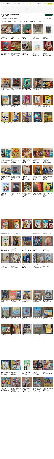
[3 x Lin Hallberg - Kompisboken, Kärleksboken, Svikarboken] (48, 153)
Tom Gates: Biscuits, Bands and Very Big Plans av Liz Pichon (5, 372)
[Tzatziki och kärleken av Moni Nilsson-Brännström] (27, 29)
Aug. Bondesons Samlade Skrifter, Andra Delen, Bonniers (37, 36)
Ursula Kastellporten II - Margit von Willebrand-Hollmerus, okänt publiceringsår (37, 265)
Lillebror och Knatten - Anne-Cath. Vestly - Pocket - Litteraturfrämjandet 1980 (16, 123)
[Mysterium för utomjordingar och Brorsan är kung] (6, 153)
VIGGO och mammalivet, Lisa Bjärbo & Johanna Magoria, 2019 (37, 230)
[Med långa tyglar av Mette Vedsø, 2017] (16, 29)
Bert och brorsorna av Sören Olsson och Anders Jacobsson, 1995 (5, 89)
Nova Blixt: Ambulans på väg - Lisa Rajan (5, 194)
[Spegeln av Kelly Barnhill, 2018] (16, 187)
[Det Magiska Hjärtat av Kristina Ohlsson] (16, 100)
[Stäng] (53, 1)
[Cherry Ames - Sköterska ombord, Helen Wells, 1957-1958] (6, 29)
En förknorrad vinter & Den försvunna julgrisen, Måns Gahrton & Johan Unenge (48, 230)
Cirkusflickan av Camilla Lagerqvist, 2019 (47, 53)
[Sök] (25, 4)
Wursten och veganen (36, 122)
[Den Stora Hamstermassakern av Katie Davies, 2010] (16, 153)
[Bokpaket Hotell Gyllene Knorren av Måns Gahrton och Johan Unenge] (38, 382)
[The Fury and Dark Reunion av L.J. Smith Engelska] (48, 241)
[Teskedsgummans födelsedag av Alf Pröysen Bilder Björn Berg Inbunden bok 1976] (48, 100)
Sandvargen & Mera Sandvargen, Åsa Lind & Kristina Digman (47, 318)
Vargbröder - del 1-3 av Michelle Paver (26, 265)
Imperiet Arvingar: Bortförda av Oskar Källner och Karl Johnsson (16, 89)
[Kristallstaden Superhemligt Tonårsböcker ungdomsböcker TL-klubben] (16, 295)
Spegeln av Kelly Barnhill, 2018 (15, 194)
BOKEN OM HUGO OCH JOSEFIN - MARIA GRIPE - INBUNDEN (26, 372)
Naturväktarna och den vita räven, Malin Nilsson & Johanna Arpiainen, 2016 (16, 230)
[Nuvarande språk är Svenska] (31, 4)
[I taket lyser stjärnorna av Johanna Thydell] (38, 83)
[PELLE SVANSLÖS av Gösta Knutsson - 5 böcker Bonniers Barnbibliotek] (27, 153)
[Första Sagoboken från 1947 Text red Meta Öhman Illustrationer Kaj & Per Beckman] (38, 100)
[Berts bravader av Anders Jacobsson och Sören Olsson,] (38, 329)
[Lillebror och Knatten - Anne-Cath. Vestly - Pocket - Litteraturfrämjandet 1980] (16, 117)
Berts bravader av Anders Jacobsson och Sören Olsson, (37, 335)
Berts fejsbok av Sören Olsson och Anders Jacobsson (37, 301)
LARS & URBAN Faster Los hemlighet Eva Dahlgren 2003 (5, 53)
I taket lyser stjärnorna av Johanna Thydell (37, 89)
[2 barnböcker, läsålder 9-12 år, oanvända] (48, 170)
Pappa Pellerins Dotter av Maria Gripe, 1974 (15, 247)
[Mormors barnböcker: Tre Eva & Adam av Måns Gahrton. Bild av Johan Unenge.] (27, 117)
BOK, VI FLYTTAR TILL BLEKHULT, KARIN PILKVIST (16, 53)
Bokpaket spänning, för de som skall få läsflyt (48, 89)
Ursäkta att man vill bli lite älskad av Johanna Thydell (26, 89)
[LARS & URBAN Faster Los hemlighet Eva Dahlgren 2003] (6, 46)
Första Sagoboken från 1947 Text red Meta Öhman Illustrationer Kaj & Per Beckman (38, 106)
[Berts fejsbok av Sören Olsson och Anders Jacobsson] (38, 295)
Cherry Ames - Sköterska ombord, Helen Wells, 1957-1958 (5, 36)
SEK (33, 3)
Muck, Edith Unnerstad (47, 264)
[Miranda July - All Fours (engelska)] (16, 329)
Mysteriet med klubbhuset (48, 388)
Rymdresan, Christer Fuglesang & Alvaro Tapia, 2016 (5, 230)
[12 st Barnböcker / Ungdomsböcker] (38, 241)
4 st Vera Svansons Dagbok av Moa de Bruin (16, 372)
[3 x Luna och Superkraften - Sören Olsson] (38, 153)
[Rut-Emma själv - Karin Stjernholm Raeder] (27, 100)
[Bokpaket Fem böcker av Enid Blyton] (27, 382)
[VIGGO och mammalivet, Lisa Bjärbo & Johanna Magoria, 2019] (38, 224)
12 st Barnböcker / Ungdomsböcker (36, 247)
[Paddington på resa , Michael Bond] (6, 100)
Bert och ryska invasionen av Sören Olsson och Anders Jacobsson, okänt (26, 301)
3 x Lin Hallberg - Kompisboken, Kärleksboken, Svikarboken (48, 160)
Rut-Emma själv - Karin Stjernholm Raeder (26, 106)
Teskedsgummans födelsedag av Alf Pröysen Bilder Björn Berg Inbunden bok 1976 (48, 106)
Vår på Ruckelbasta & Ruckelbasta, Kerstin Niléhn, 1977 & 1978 (5, 335)
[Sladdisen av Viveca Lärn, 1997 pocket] (38, 170)
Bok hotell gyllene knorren (26, 52)
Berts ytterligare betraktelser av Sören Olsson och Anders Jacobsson (47, 301)
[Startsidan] (8, 4)
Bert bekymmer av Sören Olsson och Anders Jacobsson (26, 318)
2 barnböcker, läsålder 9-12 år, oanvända (48, 177)
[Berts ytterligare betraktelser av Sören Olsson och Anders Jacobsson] (48, 295)
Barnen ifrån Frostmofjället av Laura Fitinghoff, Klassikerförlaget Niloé (5, 177)
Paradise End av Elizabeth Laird (5, 265)
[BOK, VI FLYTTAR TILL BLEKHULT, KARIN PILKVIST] (16, 46)
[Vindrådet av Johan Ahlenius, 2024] (6, 295)
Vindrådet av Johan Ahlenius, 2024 (4, 301)
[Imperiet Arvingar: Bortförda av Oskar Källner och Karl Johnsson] (16, 83)
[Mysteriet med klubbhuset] (48, 382)
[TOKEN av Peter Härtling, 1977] (48, 187)
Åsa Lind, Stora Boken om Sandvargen (37, 53)
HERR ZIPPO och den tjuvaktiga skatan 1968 (47, 123)
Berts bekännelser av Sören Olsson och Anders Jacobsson (16, 318)
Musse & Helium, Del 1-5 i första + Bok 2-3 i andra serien (47, 36)
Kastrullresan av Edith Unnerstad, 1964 (47, 335)
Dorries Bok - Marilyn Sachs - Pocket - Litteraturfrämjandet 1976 (5, 123)
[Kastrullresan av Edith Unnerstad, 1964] (48, 329)
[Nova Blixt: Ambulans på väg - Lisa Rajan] (6, 187)
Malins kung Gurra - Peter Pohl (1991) (26, 177)
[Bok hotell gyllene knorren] (27, 46)
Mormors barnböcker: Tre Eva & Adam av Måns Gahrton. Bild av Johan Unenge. (26, 123)
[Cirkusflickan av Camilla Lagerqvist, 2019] (48, 46)
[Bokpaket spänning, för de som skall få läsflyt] (48, 83)
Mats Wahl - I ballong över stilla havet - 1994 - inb (16, 177)
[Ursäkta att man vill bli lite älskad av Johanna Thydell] (27, 83)
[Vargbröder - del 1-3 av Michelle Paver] (27, 258)
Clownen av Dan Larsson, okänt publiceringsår (26, 194)
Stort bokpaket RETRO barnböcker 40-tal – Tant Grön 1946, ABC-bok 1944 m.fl (16, 265)
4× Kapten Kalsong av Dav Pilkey (26, 335)
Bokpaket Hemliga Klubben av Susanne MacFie (16, 389)
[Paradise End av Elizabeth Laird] (6, 258)
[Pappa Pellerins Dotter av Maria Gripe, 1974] (16, 241)
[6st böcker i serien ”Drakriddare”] (38, 365)
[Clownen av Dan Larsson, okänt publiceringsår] (27, 187)
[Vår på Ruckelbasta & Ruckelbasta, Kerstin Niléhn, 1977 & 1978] (6, 329)
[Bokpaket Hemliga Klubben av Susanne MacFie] (16, 382)
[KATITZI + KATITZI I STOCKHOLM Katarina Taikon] (27, 224)
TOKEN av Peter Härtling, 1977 (47, 194)
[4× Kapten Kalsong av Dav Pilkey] (27, 329)
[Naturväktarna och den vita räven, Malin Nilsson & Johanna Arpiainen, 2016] (16, 224)
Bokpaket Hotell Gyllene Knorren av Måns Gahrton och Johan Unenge (37, 389)
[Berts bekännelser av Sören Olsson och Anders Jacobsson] (16, 312)
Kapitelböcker (4, 18)
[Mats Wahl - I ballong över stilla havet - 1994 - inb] (16, 170)
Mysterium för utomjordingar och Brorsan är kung (5, 160)
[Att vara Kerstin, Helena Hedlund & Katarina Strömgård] (6, 241)
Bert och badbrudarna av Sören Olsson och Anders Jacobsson (37, 318)
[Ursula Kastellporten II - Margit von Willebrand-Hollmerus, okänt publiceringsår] (38, 258)
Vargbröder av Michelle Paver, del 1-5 (26, 247)
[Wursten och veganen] (38, 117)
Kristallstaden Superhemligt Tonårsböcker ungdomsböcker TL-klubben (16, 301)
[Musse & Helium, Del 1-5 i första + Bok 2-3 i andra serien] (48, 29)
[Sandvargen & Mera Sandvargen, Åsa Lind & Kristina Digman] (48, 312)
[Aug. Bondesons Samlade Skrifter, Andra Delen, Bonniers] (38, 29)
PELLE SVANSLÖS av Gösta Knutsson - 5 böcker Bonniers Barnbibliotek (27, 160)
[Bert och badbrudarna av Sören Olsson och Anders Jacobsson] (38, 312)
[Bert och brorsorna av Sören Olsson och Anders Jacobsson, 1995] (6, 83)
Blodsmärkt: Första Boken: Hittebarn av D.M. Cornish (37, 194)
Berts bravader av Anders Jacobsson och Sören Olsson (5, 318)
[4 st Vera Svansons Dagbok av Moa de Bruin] (16, 365)
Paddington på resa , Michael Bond (4, 106)
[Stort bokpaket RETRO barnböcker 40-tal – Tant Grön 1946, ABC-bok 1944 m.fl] (16, 258)
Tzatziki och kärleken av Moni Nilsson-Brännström (26, 36)
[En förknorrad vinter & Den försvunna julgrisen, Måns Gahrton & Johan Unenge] (48, 224)
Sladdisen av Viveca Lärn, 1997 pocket (37, 177)
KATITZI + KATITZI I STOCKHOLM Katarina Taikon (26, 230)
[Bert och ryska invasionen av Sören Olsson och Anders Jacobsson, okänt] (27, 295)
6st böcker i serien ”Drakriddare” (36, 372)
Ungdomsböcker (46, 371)
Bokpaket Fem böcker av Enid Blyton (26, 389)
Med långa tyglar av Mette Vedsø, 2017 (16, 36)
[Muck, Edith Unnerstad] (48, 258)
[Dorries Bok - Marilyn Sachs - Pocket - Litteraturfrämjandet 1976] (6, 117)
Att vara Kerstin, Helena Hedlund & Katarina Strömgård (5, 247)
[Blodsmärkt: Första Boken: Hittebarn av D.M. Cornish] (38, 187)
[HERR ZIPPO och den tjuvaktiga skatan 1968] (48, 117)
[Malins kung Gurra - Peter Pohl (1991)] (27, 170)
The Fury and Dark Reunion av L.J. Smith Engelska (48, 247)
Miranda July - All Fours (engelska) (15, 335)
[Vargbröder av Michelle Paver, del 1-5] (27, 241)
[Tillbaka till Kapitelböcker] (1, 18)
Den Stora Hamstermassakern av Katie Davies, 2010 (16, 160)
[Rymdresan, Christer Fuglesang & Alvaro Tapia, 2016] (6, 224)
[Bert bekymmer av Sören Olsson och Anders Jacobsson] (27, 312)
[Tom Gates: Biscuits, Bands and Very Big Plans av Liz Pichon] (6, 365)
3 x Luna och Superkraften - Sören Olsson (38, 160)
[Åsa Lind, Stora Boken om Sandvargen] (38, 46)
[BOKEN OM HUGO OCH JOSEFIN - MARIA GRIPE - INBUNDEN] (27, 365)
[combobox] (19, 4)
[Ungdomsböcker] (48, 365)
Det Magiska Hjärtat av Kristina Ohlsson (15, 106)
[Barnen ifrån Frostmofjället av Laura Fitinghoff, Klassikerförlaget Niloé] (6, 170)
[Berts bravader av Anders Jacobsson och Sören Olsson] (6, 312)
